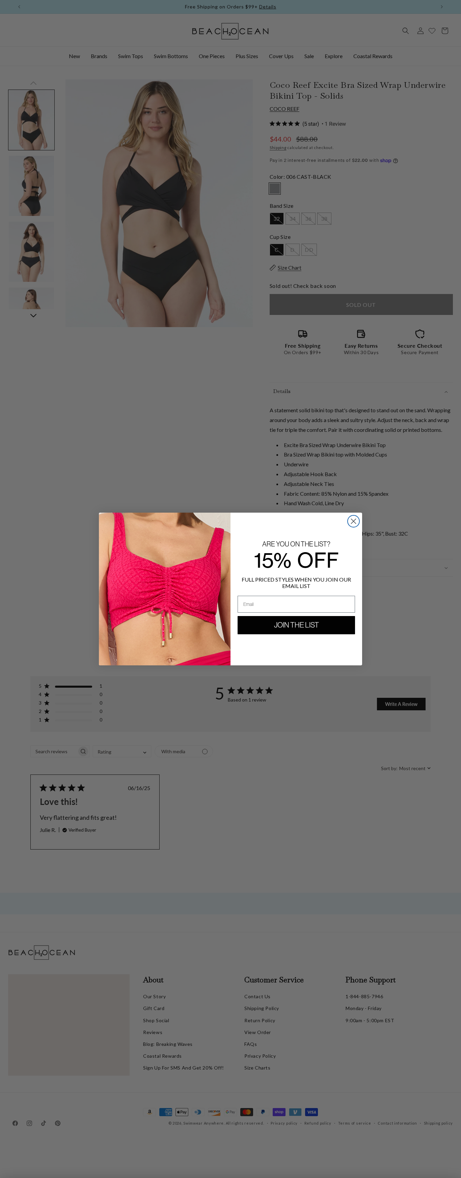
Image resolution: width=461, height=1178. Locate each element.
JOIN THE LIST (296, 625)
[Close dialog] (353, 521)
